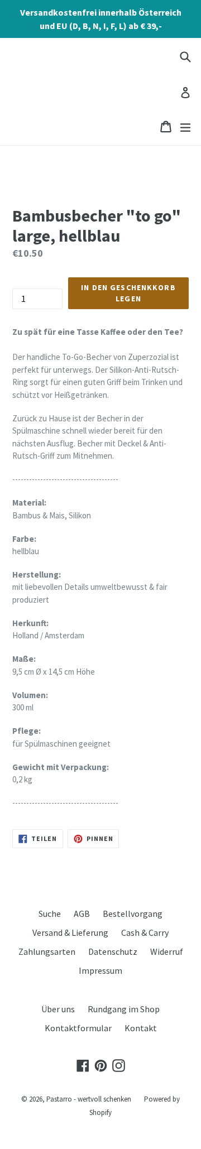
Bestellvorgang (132, 913)
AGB (82, 913)
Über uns (58, 1009)
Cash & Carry (145, 932)
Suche (50, 913)
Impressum (100, 970)
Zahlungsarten (46, 951)
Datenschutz (112, 951)
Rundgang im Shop (124, 1009)
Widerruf (166, 951)
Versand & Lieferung (70, 932)
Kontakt (141, 1027)
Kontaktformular (78, 1027)
